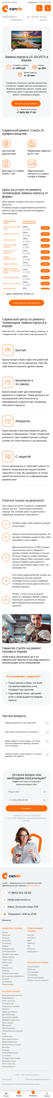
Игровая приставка (10, 954)
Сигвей (5, 965)
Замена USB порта (10, 264)
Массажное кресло (10, 1039)
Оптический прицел (35, 978)
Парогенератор (8, 1028)
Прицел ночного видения (38, 980)
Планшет (6, 938)
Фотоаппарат (32, 972)
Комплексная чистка (11, 234)
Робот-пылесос (8, 1001)
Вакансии (6, 920)
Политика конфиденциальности (38, 1079)
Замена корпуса (9, 240)
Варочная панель (9, 1012)
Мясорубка (6, 1025)
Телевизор (6, 943)
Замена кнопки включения (9, 252)
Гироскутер (7, 962)
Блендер (6, 1050)
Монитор (31, 949)
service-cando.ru (33, 886)
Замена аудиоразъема (9, 258)
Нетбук (5, 932)
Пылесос (6, 1009)
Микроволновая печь (11, 1020)
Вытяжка (6, 1047)
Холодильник (8, 1003)
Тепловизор (32, 975)
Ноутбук (30, 935)
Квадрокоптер (8, 949)
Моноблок (31, 938)
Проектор (6, 935)
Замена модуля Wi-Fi (11, 278)
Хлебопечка (7, 1036)
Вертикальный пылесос (12, 995)
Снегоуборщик (8, 1066)
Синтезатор (7, 982)
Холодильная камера (11, 1058)
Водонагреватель (9, 1042)
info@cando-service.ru (19, 900)
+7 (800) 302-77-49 (26, 112)
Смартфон (6, 941)
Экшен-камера (8, 957)
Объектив (31, 969)
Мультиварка (7, 1023)
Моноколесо (7, 968)
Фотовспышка (33, 967)
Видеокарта (32, 951)
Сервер (5, 946)
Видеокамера (8, 984)
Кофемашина (7, 998)
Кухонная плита (9, 1061)
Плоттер (5, 971)
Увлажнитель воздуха (11, 1045)
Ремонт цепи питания (12, 284)
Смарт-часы (7, 960)
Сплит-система (8, 1064)
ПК (28, 946)
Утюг (4, 1034)
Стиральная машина (11, 1006)
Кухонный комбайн (10, 1017)
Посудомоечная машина (12, 1031)
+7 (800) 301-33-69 (19, 892)
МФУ (29, 941)
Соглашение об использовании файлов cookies (21, 1084)
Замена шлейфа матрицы (9, 246)
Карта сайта (7, 1079)
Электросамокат (9, 951)
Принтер (30, 943)
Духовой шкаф (8, 1014)
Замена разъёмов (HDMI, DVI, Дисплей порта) (11, 271)
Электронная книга (10, 973)
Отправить (26, 808)
